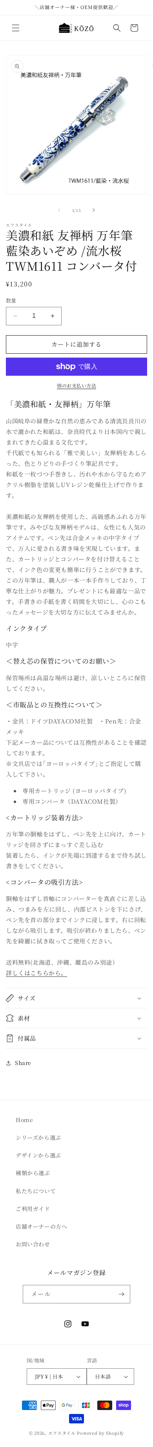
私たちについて (36, 1191)
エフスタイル (62, 1433)
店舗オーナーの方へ (41, 1226)
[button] (15, 28)
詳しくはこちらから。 (36, 973)
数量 (11, 300)
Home (24, 1120)
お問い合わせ (33, 1244)
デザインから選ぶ (38, 1155)
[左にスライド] (59, 210)
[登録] (121, 1294)
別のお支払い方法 (76, 385)
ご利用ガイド (33, 1209)
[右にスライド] (93, 210)
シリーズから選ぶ (38, 1137)
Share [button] (23, 1063)
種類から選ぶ (33, 1173)
